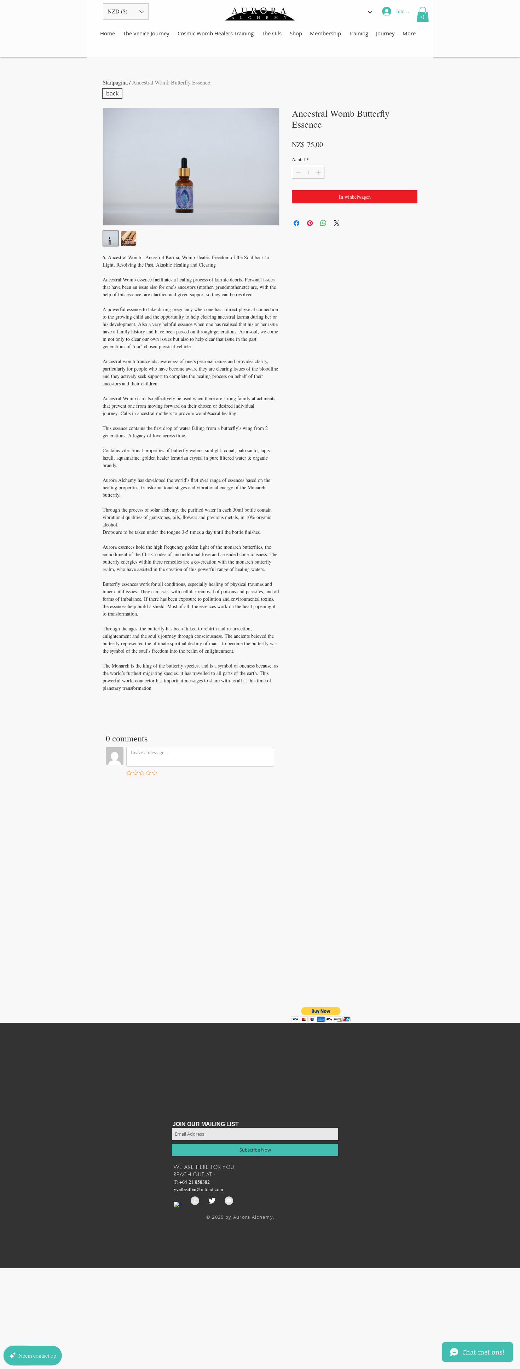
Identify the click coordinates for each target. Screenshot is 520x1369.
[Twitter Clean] (212, 1200)
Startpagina (115, 82)
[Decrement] (297, 172)
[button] (126, 11)
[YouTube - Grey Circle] (229, 1200)
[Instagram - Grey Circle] (195, 1200)
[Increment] (318, 172)
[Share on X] (337, 223)
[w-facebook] (178, 1206)
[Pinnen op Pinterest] (310, 223)
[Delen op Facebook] (296, 223)
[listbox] (126, 11)
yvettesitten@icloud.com (198, 1189)
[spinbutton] (308, 172)
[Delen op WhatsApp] (323, 223)
